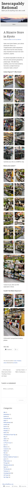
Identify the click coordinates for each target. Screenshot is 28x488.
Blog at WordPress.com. (8, 484)
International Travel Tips (9, 434)
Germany (6, 428)
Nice (5, 453)
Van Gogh (6, 477)
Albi (4, 412)
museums (6, 449)
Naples (5, 451)
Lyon (5, 444)
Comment (21, 400)
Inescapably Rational (13, 5)
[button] (8, 81)
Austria (5, 416)
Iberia (5, 432)
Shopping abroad (8, 465)
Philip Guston (7, 461)
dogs (5, 420)
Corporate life (7, 418)
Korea (5, 440)
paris (5, 459)
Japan (15, 360)
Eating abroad (7, 422)
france (5, 426)
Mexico (5, 447)
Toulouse (6, 471)
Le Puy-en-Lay (7, 442)
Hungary (6, 430)
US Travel (6, 475)
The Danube (7, 469)
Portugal (6, 463)
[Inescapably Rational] (14, 18)
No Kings (6, 455)
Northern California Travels (10, 457)
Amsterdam (6, 414)
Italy (5, 436)
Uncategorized (7, 473)
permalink (15, 362)
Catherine (19, 39)
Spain (5, 467)
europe (5, 424)
